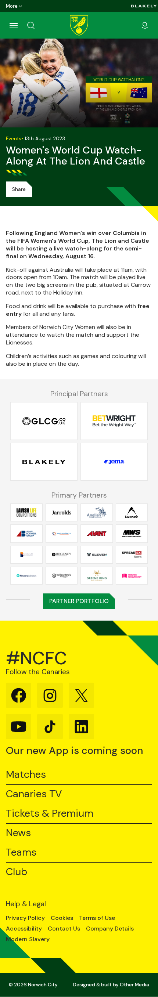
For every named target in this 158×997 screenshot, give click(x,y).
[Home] (79, 25)
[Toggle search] (39, 25)
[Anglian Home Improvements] (97, 512)
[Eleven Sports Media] (97, 554)
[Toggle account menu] (145, 25)
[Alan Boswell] (26, 533)
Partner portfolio (79, 601)
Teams (21, 852)
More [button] (12, 6)
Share (19, 189)
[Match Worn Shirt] (132, 533)
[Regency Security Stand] (62, 554)
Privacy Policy (25, 918)
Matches (26, 774)
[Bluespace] (26, 554)
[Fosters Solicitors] (26, 575)
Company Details (110, 928)
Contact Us (64, 928)
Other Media (134, 985)
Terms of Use (97, 918)
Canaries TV (34, 794)
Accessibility (24, 928)
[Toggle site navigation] (13, 25)
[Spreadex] (132, 554)
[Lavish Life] (26, 512)
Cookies (62, 918)
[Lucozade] (132, 512)
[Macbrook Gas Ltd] (62, 533)
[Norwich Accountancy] (132, 575)
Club (16, 872)
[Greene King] (97, 575)
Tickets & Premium (49, 813)
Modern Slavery (28, 939)
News (18, 833)
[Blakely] (144, 6)
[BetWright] (114, 421)
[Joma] (114, 462)
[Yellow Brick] (62, 575)
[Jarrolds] (62, 512)
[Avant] (97, 533)
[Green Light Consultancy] (43, 421)
